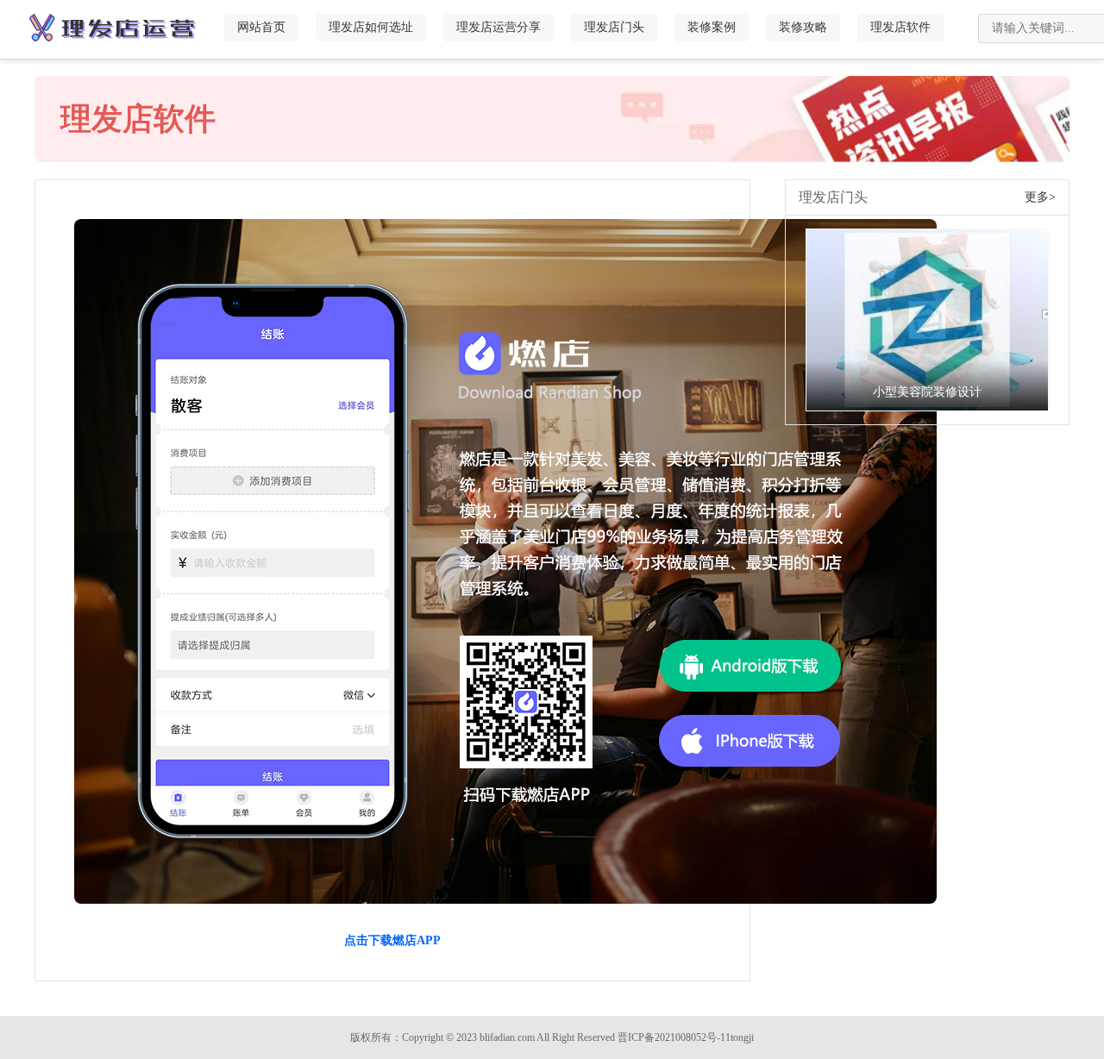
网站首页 (261, 27)
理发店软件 (900, 27)
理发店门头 (614, 27)
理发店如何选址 (371, 27)
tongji (742, 1037)
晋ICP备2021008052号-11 (674, 1037)
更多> (1040, 197)
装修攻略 (803, 27)
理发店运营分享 (498, 27)
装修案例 (711, 27)
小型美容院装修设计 (927, 391)
